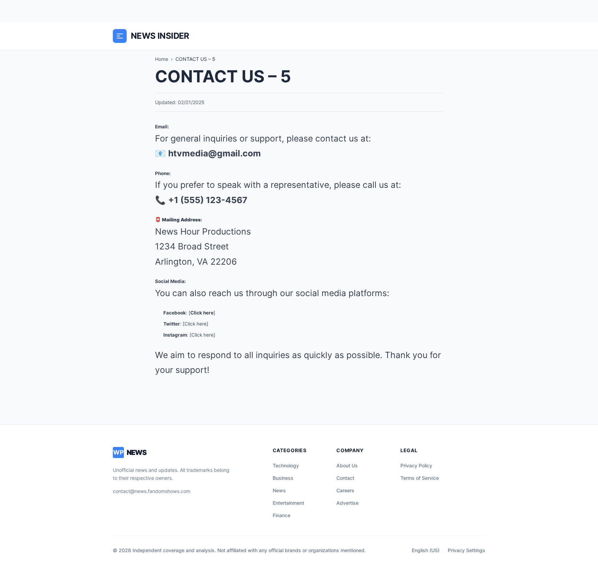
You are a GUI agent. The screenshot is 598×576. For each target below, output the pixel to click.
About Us (347, 465)
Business (283, 478)
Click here (202, 313)
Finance (281, 515)
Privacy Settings (466, 550)
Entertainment (288, 503)
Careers (345, 490)
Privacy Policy (416, 465)
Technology (286, 465)
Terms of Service (419, 478)
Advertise (347, 503)
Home (161, 59)
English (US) (426, 550)
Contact (345, 478)
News (279, 490)
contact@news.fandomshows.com (151, 491)
